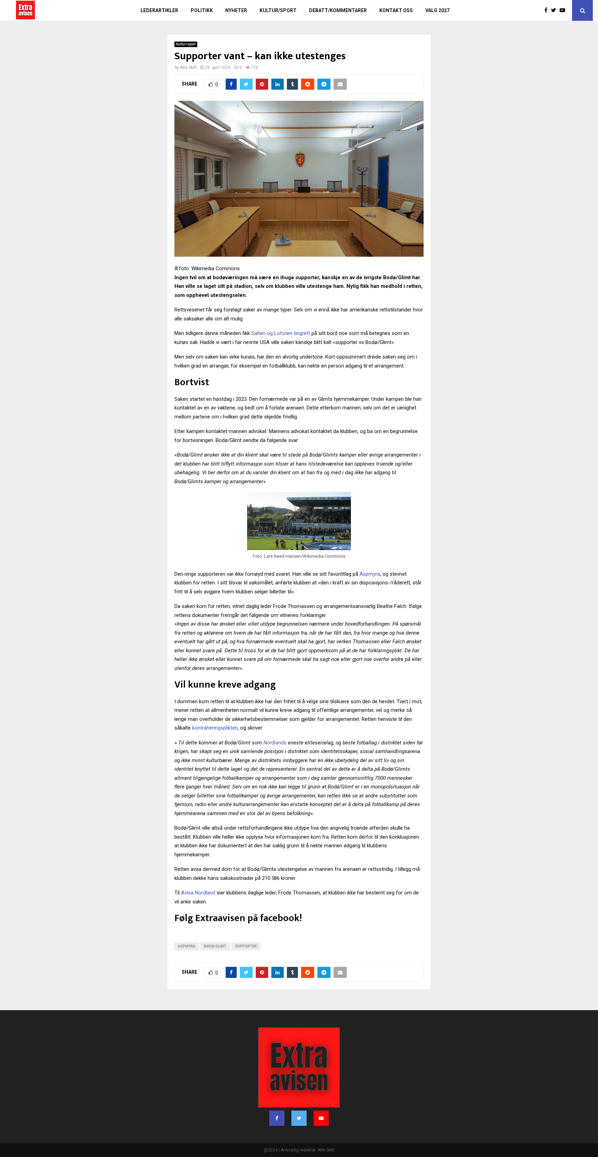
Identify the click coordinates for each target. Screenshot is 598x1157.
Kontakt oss (396, 10)
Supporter (246, 946)
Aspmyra (370, 574)
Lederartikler (159, 10)
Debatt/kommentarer (338, 10)
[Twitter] (555, 10)
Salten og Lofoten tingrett (280, 333)
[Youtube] (564, 10)
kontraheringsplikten (215, 728)
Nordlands (275, 743)
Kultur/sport (278, 10)
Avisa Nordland (198, 893)
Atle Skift (188, 67)
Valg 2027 (437, 10)
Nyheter (236, 10)
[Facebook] (547, 10)
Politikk (202, 10)
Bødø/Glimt (215, 946)
